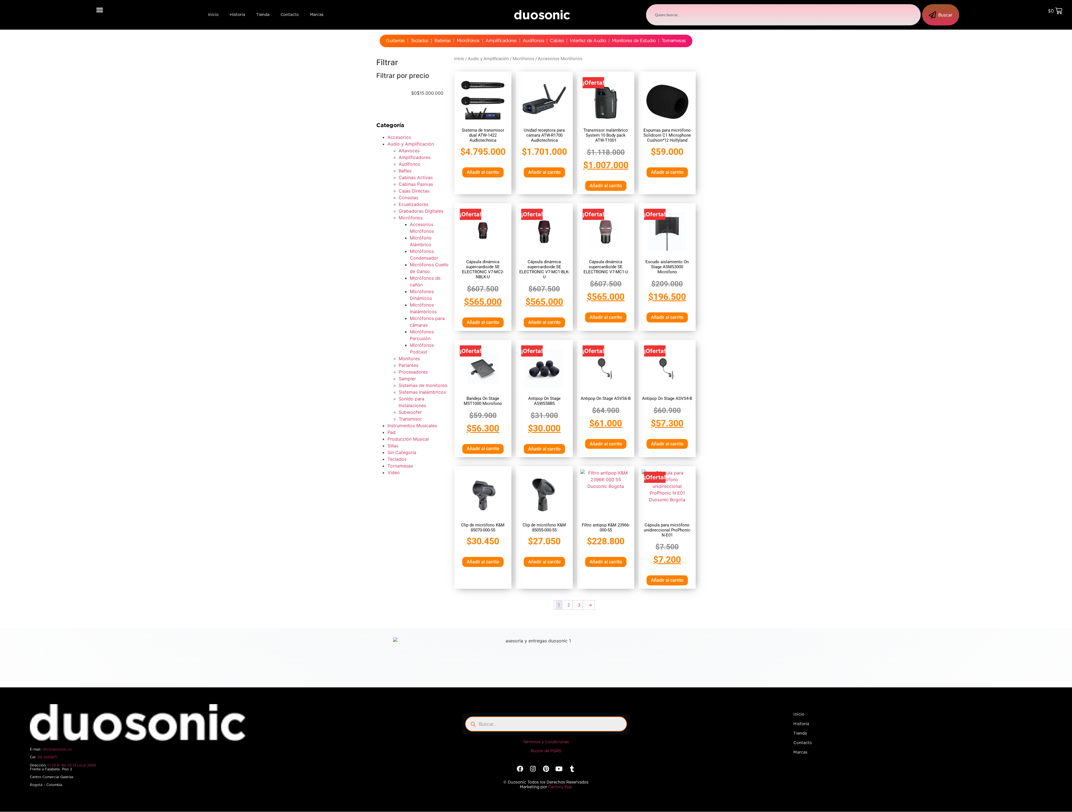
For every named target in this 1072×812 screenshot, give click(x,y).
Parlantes (408, 365)
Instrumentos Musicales (412, 425)
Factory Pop (560, 787)
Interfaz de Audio (588, 41)
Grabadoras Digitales (421, 211)
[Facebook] (520, 769)
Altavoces (409, 150)
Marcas (317, 15)
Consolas (408, 197)
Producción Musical (408, 439)
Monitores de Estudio (634, 41)
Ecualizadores (413, 204)
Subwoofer (410, 412)
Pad (391, 432)
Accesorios (399, 137)
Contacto (290, 15)
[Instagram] (533, 769)
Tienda (262, 15)
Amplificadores (501, 41)
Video (393, 472)
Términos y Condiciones (546, 742)
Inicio (213, 15)
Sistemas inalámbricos (422, 392)
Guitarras (395, 41)
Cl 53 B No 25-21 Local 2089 (71, 765)
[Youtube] (558, 769)
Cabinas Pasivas (416, 184)
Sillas (392, 445)
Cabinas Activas (416, 177)
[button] (99, 9)
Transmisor (410, 419)
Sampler (407, 378)
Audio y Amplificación (410, 144)
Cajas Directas (414, 191)
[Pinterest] (546, 769)
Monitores (409, 358)
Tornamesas (674, 41)
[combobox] (783, 14)
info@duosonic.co (57, 749)
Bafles (405, 171)
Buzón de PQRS (546, 751)
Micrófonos (468, 41)
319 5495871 (47, 757)
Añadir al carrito (483, 172)
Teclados (420, 41)
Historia (237, 15)
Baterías (442, 41)
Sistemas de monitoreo (423, 385)
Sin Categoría (401, 452)
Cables (557, 41)
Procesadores (413, 372)
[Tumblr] (572, 769)
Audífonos (533, 41)
